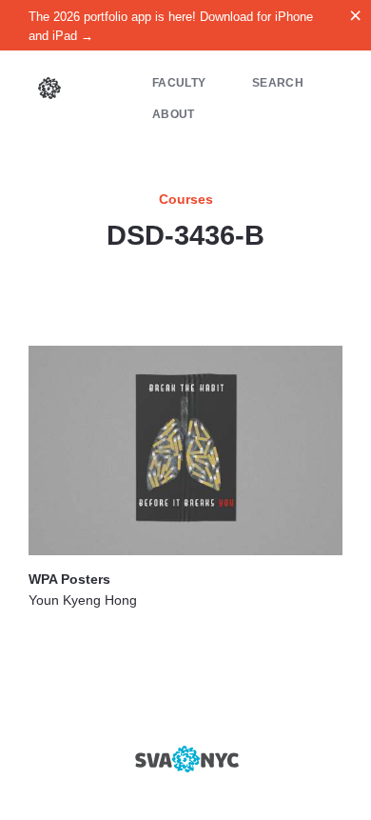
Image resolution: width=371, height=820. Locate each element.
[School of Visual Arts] (185, 759)
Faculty (178, 82)
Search (277, 82)
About (173, 114)
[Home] (49, 90)
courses (186, 199)
